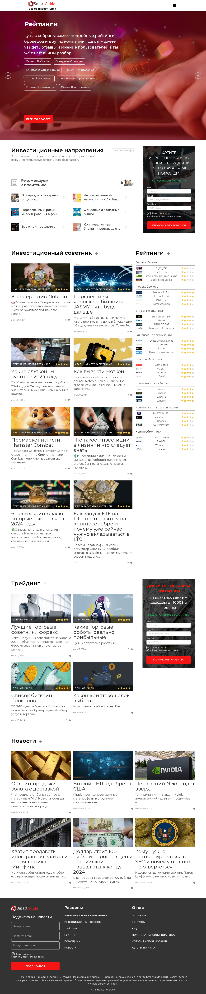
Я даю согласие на (164, 214)
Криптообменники (148, 431)
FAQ (134, 928)
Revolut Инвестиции (161, 352)
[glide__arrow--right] (198, 75)
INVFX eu (161, 300)
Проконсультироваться (169, 225)
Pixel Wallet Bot (161, 413)
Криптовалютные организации (157, 407)
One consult (161, 344)
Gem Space (161, 365)
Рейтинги (150, 252)
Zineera (161, 400)
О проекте (139, 915)
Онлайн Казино (146, 262)
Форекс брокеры (147, 286)
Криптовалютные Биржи (43, 70)
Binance (161, 393)
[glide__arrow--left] (8, 75)
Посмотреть (121, 150)
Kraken (161, 389)
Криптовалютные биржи (152, 383)
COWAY (161, 376)
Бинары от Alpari (161, 316)
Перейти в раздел (38, 119)
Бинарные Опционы (69, 61)
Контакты (138, 922)
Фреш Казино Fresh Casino (161, 276)
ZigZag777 (161, 268)
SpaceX (161, 348)
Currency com (161, 425)
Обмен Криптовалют (80, 70)
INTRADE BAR (161, 324)
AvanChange (161, 437)
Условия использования (150, 941)
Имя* (149, 187)
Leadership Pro (161, 292)
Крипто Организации (40, 87)
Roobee (161, 421)
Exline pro (161, 449)
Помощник (72, 941)
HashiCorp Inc (161, 417)
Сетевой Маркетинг (149, 359)
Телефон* (152, 204)
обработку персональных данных (164, 216)
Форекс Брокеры (37, 61)
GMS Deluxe (161, 272)
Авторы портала (143, 947)
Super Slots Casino (161, 280)
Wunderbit (161, 445)
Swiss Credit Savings (161, 340)
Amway (161, 372)
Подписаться (35, 966)
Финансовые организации (154, 335)
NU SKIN (161, 368)
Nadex (161, 320)
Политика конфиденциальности (155, 934)
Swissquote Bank (161, 304)
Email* (150, 196)
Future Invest (161, 296)
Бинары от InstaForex (161, 328)
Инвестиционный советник (52, 252)
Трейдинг (26, 583)
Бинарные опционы (149, 310)
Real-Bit (161, 441)
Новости (24, 740)
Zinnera (161, 397)
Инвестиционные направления (86, 915)
